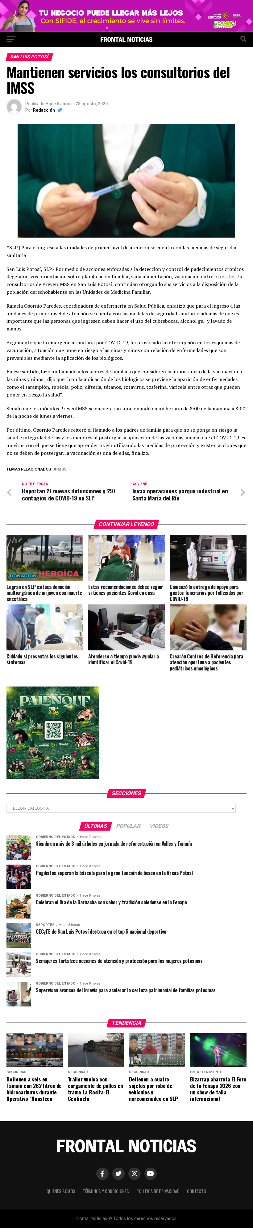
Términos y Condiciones (106, 1191)
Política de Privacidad (158, 1191)
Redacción (44, 110)
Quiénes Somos (61, 1191)
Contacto (196, 1191)
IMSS (61, 469)
